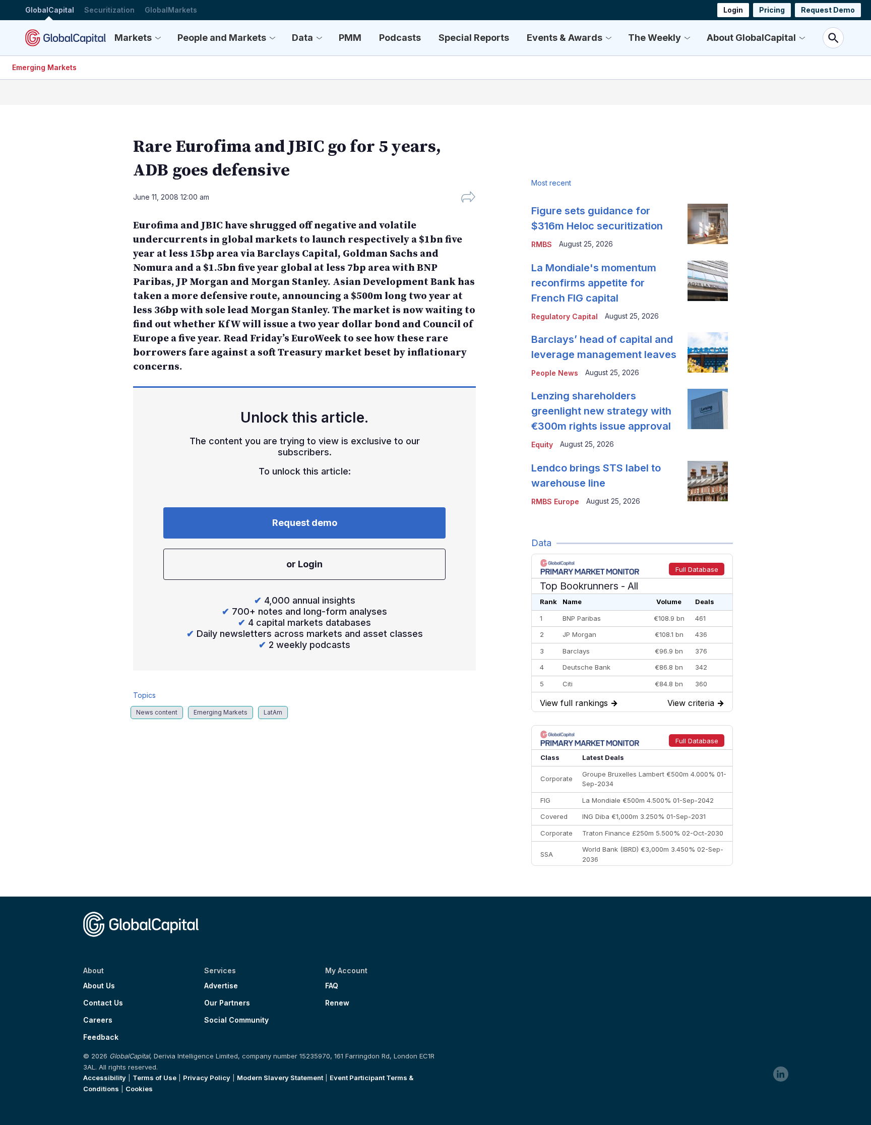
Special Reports (474, 37)
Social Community (236, 1020)
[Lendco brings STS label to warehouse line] (708, 481)
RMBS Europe (555, 501)
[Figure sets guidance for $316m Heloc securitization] (708, 224)
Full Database (696, 569)
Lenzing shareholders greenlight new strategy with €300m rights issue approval (601, 411)
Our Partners (227, 1002)
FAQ (331, 985)
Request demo (304, 522)
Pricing (772, 10)
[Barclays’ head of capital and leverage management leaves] (708, 352)
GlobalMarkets (171, 10)
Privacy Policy (206, 1078)
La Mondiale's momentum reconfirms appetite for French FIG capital (593, 283)
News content (156, 712)
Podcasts (400, 37)
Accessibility (104, 1078)
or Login (304, 564)
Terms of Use (154, 1078)
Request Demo (828, 10)
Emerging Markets (44, 67)
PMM (350, 37)
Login (733, 10)
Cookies (139, 1089)
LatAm (273, 712)
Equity (542, 444)
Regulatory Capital (564, 316)
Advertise (221, 985)
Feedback (100, 1037)
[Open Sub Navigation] (157, 37)
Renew (337, 1002)
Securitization (109, 10)
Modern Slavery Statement (280, 1078)
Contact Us (103, 1002)
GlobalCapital (49, 10)
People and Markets (221, 37)
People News (554, 373)
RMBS (541, 244)
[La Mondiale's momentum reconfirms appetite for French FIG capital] (708, 281)
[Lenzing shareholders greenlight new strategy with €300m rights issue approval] (708, 409)
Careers (97, 1020)
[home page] (65, 37)
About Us (99, 985)
